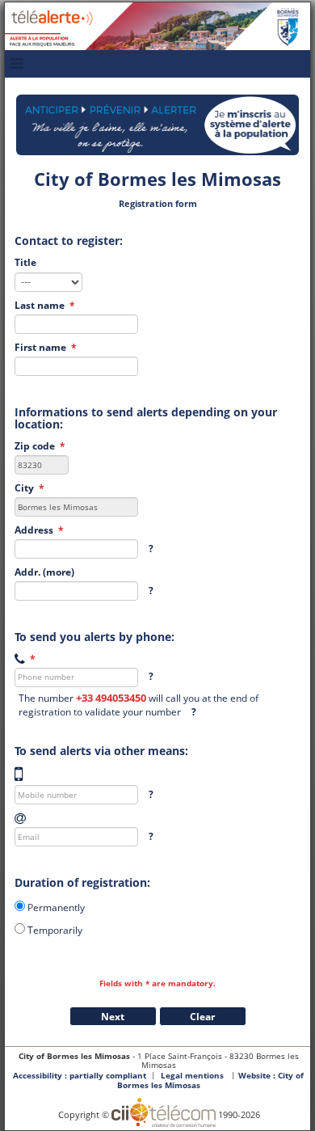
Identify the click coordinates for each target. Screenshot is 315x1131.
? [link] (151, 548)
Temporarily (54, 929)
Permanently (56, 907)
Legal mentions (192, 1075)
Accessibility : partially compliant (79, 1075)
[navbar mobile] (16, 64)
